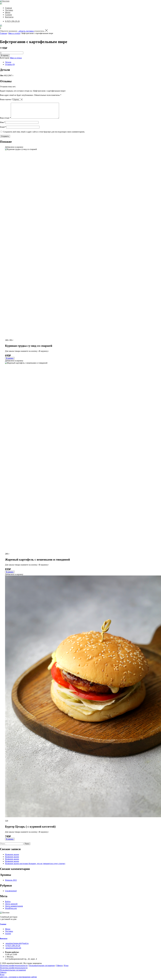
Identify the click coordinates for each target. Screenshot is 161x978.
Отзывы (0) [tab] (10, 64)
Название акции (12, 854)
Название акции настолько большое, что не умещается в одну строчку (35, 863)
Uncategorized (11, 891)
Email (3, 127)
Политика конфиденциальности (14, 965)
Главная (8, 8)
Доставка (9, 10)
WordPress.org (11, 908)
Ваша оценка (6, 99)
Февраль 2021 (11, 880)
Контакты (9, 17)
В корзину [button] (10, 358)
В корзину (5, 55)
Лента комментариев (14, 906)
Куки (66, 965)
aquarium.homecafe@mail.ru (17, 943)
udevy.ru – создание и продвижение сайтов (18, 977)
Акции (8, 933)
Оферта (59, 965)
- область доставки (26, 31)
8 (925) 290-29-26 (12, 21)
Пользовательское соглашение (42, 965)
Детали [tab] (8, 62)
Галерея (8, 15)
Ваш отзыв (5, 118)
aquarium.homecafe (13, 948)
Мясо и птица (14, 33)
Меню (7, 12)
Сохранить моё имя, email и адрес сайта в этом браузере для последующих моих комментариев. (44, 132)
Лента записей (11, 904)
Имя (2, 122)
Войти (8, 901)
